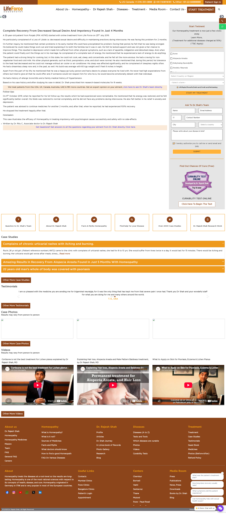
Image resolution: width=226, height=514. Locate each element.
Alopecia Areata (180, 58)
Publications (175, 481)
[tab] (113, 244)
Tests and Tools (140, 437)
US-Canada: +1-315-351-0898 (137, 2)
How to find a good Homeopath (56, 454)
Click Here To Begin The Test (197, 204)
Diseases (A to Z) (141, 432)
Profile (99, 432)
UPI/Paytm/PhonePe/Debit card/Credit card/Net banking (198, 87)
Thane (136, 493)
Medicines (192, 449)
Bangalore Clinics (86, 489)
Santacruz (138, 489)
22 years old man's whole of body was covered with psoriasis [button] (46, 269)
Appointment (84, 498)
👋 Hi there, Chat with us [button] (205, 508)
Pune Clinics (83, 485)
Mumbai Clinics (85, 481)
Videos (136, 449)
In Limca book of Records (108, 445)
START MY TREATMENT (197, 93)
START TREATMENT (201, 9)
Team (7, 448)
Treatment (193, 432)
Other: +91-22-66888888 (188, 2)
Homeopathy (11, 435)
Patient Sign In (213, 2)
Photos (136, 445)
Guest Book (193, 445)
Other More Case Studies (16, 280)
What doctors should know (54, 449)
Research (100, 454)
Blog (98, 458)
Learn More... (197, 38)
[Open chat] (220, 508)
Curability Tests (140, 454)
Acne (175, 54)
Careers (8, 461)
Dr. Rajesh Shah (12, 431)
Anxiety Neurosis (180, 68)
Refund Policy (194, 458)
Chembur (137, 476)
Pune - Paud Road (141, 502)
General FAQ (11, 457)
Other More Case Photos (16, 344)
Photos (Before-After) (198, 454)
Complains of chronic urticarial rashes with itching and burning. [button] (48, 244)
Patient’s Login (85, 493)
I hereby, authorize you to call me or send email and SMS (198, 145)
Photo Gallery (102, 449)
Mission (8, 444)
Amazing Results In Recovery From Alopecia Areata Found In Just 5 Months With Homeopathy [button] (70, 262)
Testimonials (194, 441)
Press (172, 476)
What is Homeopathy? (52, 432)
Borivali (136, 481)
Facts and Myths (49, 445)
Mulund (136, 498)
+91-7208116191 (163, 2)
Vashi (135, 485)
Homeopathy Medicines (16, 440)
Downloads (175, 489)
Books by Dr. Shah (178, 493)
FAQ (7, 452)
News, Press (175, 485)
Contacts (82, 476)
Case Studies (194, 437)
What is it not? (48, 437)
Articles (100, 437)
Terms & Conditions (217, 509)
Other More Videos (13, 414)
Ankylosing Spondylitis (183, 63)
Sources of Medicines (51, 441)
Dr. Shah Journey (104, 441)
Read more (65, 254)
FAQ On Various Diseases (53, 458)
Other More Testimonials (16, 306)
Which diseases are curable (146, 441)
